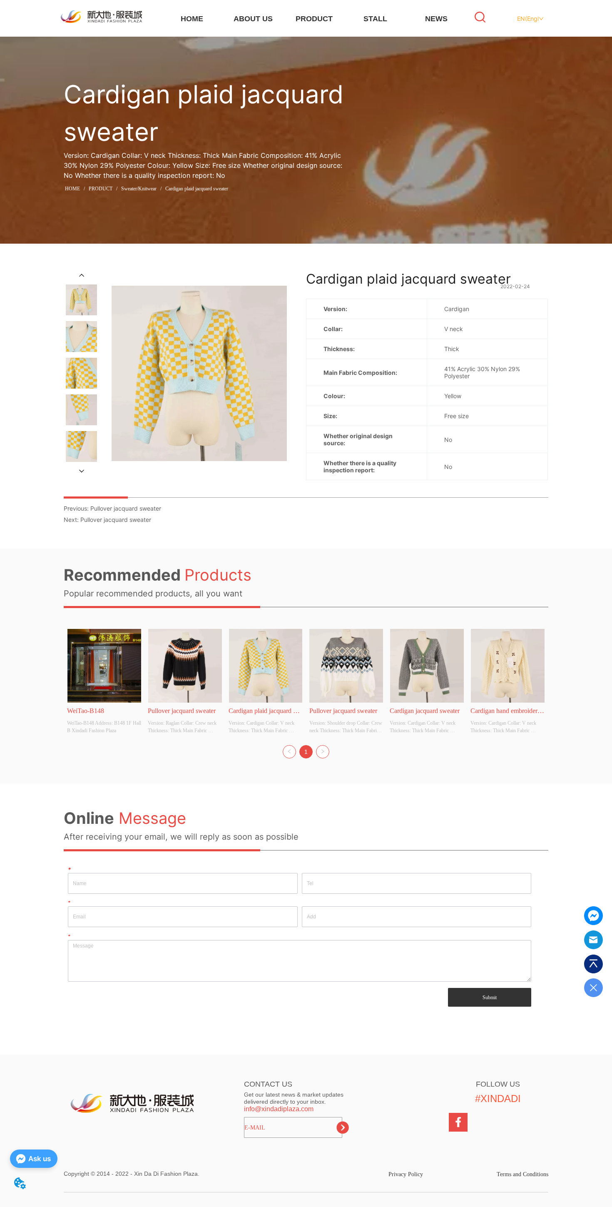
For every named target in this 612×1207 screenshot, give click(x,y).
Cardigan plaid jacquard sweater (196, 189)
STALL (375, 19)
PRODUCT (314, 19)
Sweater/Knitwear (139, 189)
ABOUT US (253, 19)
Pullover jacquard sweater (125, 508)
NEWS (436, 19)
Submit (490, 997)
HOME (192, 19)
